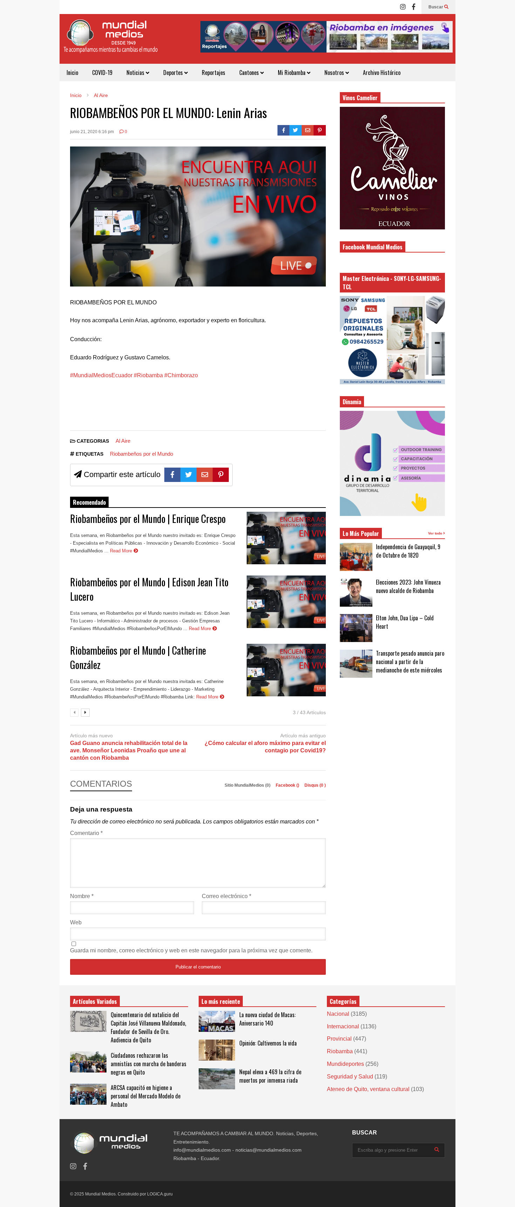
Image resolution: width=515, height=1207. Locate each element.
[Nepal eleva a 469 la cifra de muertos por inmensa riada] (217, 1078)
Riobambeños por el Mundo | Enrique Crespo (148, 518)
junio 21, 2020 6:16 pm (92, 131)
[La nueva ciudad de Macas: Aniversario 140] (217, 1021)
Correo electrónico (226, 896)
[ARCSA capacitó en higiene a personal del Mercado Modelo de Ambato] (88, 1094)
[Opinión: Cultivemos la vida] (217, 1050)
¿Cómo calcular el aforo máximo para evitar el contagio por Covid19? (265, 746)
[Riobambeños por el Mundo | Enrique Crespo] (286, 538)
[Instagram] (403, 7)
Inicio (72, 72)
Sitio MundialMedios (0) (248, 785)
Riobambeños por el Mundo (141, 454)
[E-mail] (308, 130)
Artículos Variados (95, 1001)
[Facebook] (413, 7)
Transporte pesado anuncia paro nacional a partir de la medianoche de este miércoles (410, 661)
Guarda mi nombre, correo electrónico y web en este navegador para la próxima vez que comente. (191, 950)
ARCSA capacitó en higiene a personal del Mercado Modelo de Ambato (145, 1096)
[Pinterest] (320, 130)
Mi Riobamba (292, 72)
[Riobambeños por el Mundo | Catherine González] (286, 670)
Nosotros (334, 72)
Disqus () (315, 785)
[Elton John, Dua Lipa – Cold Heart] (356, 628)
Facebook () (288, 785)
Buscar (436, 7)
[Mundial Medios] (110, 41)
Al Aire (123, 441)
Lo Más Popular (361, 533)
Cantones (249, 72)
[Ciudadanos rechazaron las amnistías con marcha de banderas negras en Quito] (88, 1061)
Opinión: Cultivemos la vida (268, 1043)
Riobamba (340, 1051)
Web (76, 922)
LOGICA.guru (160, 1194)
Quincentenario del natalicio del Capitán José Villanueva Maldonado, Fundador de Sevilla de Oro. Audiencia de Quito (148, 1027)
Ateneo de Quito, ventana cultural (368, 1089)
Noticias (136, 72)
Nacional (338, 1014)
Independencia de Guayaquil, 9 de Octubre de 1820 (408, 551)
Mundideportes (345, 1064)
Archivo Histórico (381, 72)
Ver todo (435, 533)
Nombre (82, 896)
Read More (121, 550)
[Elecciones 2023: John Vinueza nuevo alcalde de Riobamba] (356, 593)
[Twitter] (295, 130)
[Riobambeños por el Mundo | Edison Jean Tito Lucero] (286, 601)
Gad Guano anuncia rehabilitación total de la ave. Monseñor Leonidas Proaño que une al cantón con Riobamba (128, 750)
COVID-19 (102, 72)
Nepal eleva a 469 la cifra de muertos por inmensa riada (270, 1076)
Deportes (173, 72)
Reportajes (213, 72)
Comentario (86, 833)
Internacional (343, 1026)
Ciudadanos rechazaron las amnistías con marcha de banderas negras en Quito (148, 1063)
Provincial (339, 1039)
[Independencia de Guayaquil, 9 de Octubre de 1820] (356, 557)
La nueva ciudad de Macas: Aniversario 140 (267, 1019)
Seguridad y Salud (350, 1077)
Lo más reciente (220, 1001)
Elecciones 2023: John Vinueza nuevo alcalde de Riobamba (408, 586)
